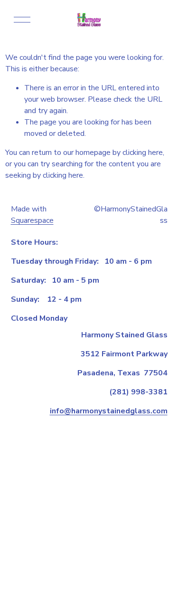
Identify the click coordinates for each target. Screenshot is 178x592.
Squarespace (32, 220)
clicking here (142, 152)
